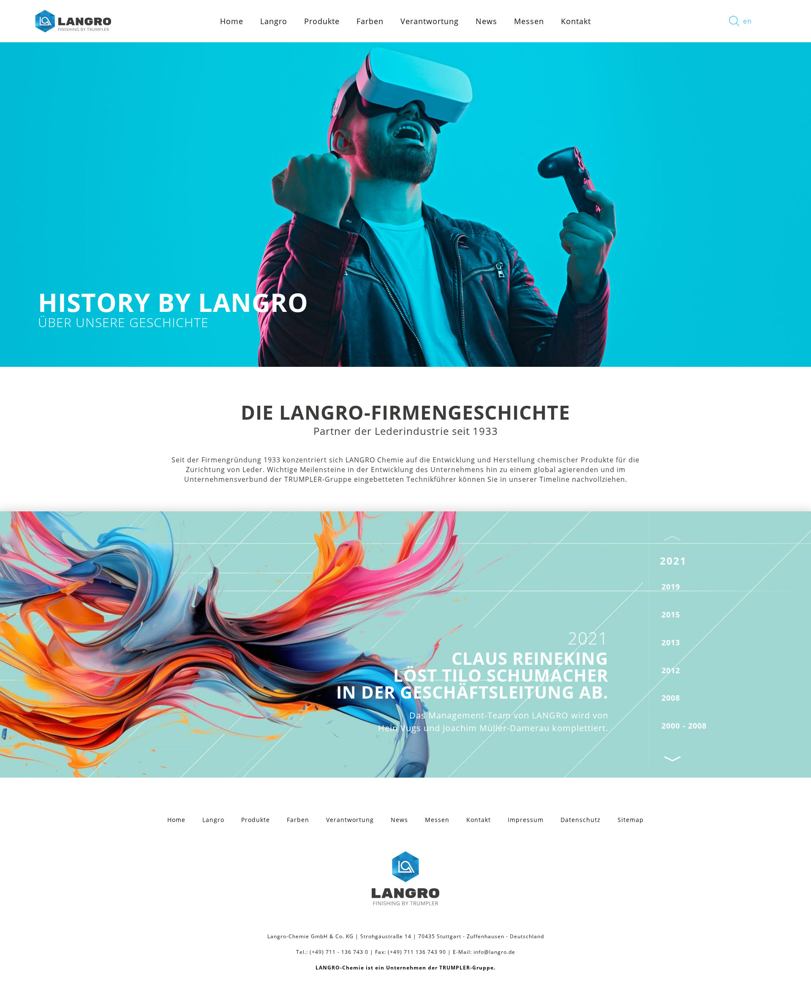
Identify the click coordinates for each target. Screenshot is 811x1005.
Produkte (322, 21)
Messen (529, 21)
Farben (370, 21)
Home (231, 21)
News (486, 21)
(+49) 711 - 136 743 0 (339, 952)
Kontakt (576, 21)
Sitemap (631, 820)
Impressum (526, 820)
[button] (672, 758)
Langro (213, 820)
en (747, 21)
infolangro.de (494, 952)
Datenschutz (581, 820)
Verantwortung (429, 21)
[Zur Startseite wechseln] (72, 21)
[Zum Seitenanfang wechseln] (789, 988)
